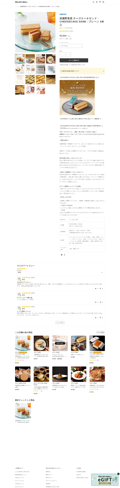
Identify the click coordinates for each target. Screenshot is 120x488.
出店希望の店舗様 (81, 471)
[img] (26, 277)
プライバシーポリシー (51, 480)
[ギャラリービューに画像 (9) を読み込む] (20, 79)
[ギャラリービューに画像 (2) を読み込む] (30, 59)
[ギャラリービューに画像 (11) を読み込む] (40, 79)
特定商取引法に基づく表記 (52, 486)
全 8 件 (19, 270)
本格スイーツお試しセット (77, 354)
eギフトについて (19, 486)
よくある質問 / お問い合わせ (22, 471)
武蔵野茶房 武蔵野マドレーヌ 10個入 (22, 386)
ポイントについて (19, 480)
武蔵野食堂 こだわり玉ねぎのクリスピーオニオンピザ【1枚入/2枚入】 (97, 386)
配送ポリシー (49, 474)
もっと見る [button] (60, 322)
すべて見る (100, 332)
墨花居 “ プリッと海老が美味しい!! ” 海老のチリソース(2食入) (78, 386)
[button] (93, 2)
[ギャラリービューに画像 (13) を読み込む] (20, 90)
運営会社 (48, 471)
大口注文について (19, 483)
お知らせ (79, 474)
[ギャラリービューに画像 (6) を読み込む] (30, 69)
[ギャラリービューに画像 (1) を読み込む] (20, 59)
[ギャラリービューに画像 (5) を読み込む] (20, 69)
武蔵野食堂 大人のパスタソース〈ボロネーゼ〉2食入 (59, 386)
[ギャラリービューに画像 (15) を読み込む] (40, 90)
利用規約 (48, 483)
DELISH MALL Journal (82, 477)
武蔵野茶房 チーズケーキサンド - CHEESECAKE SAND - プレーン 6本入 (22, 357)
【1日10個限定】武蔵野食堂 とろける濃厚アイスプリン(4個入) (41, 388)
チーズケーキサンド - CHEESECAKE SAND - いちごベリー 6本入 (59, 355)
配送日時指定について (20, 474)
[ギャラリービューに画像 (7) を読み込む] (40, 69)
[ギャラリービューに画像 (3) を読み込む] (40, 59)
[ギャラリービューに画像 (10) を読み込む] (30, 79)
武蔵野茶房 (63, 14)
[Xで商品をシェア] (64, 255)
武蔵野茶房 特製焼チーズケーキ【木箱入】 (97, 357)
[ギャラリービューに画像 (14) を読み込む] (30, 90)
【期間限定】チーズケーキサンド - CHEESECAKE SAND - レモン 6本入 (41, 355)
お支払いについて (19, 477)
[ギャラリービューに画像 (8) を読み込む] (51, 69)
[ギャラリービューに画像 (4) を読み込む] (51, 59)
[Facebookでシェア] (61, 255)
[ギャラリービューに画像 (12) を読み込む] (51, 79)
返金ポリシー (49, 477)
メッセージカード (64, 42)
